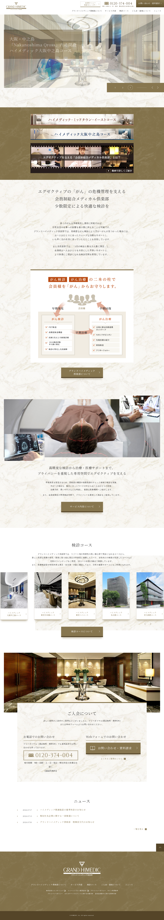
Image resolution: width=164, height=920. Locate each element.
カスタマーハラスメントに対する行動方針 (79, 893)
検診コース (92, 885)
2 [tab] (122, 87)
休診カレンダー (90, 4)
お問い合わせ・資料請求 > (150, 3)
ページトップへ (160, 848)
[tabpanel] (82, 50)
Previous (153, 87)
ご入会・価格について (111, 885)
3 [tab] (130, 87)
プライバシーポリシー (98, 890)
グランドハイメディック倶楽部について (82, 372)
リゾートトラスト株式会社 (77, 890)
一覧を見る (138, 829)
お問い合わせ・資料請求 (115, 748)
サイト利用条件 (113, 890)
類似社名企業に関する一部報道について (59, 815)
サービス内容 (77, 885)
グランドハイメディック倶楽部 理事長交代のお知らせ (67, 821)
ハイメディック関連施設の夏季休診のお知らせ (63, 809)
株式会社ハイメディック (54, 890)
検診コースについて (82, 631)
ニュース (129, 885)
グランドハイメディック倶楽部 (16, 6)
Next (157, 87)
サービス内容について (82, 506)
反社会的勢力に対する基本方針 (105, 893)
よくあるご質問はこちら (111, 759)
